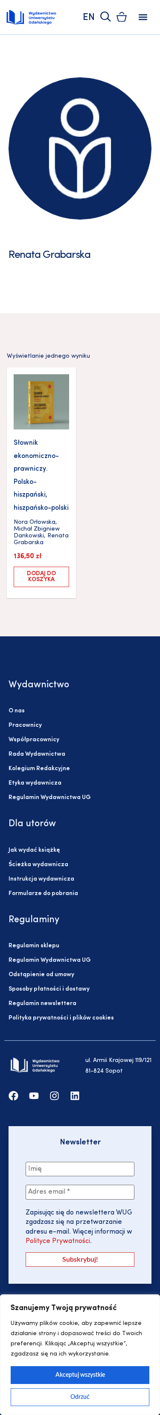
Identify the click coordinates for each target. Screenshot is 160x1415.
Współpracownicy (34, 740)
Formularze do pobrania (43, 893)
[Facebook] (13, 1096)
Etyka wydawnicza (35, 783)
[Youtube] (34, 1096)
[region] (80, 1354)
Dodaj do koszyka (41, 577)
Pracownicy (25, 725)
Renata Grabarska (41, 539)
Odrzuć (80, 1397)
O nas (17, 711)
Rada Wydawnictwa (37, 754)
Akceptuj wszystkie (80, 1375)
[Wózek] (121, 17)
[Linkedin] (75, 1096)
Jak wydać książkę (34, 850)
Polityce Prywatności (58, 1241)
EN (89, 18)
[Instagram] (54, 1096)
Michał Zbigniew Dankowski (37, 532)
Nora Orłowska (34, 522)
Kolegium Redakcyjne (39, 768)
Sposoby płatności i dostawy (49, 989)
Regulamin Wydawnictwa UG (50, 797)
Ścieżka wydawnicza (38, 864)
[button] (143, 17)
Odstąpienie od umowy (41, 975)
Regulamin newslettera (42, 1003)
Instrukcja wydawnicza (41, 879)
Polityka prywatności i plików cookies (61, 1018)
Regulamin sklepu (34, 946)
